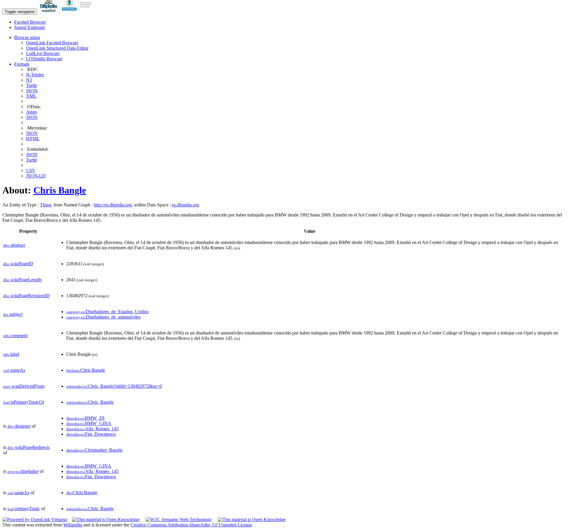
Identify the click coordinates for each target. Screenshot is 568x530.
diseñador (22, 471)
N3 (29, 80)
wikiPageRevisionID (26, 295)
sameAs (14, 370)
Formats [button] (21, 64)
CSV (31, 170)
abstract (14, 245)
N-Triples (35, 74)
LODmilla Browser (44, 58)
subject (12, 314)
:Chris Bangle (85, 370)
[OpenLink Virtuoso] (34, 519)
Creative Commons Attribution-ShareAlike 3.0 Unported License (191, 524)
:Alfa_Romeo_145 (92, 428)
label (11, 354)
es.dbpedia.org (185, 204)
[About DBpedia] (49, 11)
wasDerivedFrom (23, 386)
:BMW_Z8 (85, 418)
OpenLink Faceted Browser (52, 42)
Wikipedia (72, 524)
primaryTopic (23, 508)
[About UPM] (78, 11)
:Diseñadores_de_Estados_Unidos (107, 311)
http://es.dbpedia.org (113, 204)
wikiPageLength (22, 279)
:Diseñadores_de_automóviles (103, 316)
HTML (33, 138)
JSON (32, 90)
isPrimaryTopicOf (23, 402)
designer (18, 426)
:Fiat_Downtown (91, 434)
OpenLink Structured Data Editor (57, 48)
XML (31, 95)
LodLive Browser (42, 53)
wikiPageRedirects (28, 447)
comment (15, 335)
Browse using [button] (27, 37)
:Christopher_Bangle (94, 450)
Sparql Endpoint (29, 27)
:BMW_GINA (88, 423)
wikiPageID (18, 263)
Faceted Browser (30, 22)
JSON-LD (36, 175)
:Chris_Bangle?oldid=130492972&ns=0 (114, 386)
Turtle (31, 85)
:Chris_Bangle (90, 402)
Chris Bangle (59, 190)
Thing (45, 204)
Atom (31, 111)
